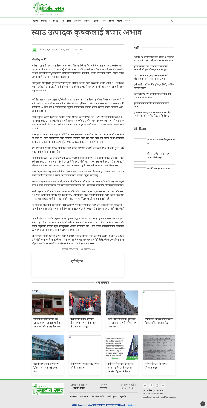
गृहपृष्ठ (35, 21)
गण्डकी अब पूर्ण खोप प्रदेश (158, 169)
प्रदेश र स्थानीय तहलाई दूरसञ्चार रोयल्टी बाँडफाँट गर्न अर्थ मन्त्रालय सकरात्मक (151, 77)
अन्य (126, 21)
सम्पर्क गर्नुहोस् (112, 396)
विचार (104, 21)
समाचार (44, 21)
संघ (62, 21)
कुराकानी (87, 21)
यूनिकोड (123, 396)
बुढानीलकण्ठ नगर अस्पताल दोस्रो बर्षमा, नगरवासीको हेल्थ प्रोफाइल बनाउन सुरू (151, 68)
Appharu (131, 405)
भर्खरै (136, 47)
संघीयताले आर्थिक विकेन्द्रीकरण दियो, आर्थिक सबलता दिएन (154, 86)
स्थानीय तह (53, 21)
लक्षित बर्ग (77, 21)
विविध (111, 21)
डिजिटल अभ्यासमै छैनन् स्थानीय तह (161, 141)
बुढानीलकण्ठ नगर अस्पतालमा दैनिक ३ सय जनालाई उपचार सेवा (152, 96)
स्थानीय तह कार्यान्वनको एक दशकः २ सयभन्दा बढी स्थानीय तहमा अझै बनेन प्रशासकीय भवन (154, 59)
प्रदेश (69, 21)
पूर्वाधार (96, 21)
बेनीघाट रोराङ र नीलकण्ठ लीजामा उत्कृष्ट (156, 366)
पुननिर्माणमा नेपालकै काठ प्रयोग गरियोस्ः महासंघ (152, 105)
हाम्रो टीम (73, 396)
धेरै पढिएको (140, 129)
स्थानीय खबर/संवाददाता (48, 50)
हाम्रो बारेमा (84, 396)
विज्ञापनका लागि (98, 396)
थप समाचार (102, 282)
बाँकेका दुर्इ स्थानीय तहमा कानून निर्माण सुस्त (158, 156)
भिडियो (119, 21)
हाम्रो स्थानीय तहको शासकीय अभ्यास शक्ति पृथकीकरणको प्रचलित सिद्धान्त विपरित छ (152, 114)
